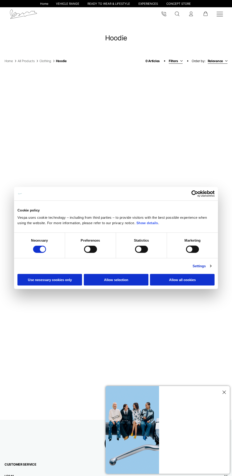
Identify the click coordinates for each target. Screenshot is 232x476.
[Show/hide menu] (220, 14)
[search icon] (177, 14)
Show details (147, 223)
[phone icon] (163, 14)
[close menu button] (223, 392)
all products (26, 61)
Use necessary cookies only (50, 280)
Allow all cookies (182, 280)
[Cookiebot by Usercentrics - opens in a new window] (195, 193)
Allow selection (116, 280)
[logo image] (23, 14)
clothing (45, 61)
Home (9, 61)
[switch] (90, 249)
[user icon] (191, 14)
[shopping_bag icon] (205, 14)
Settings (199, 266)
